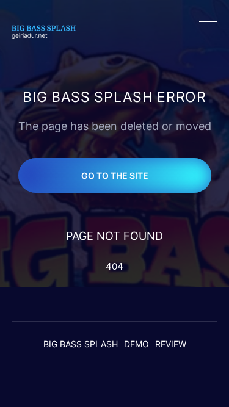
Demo (136, 344)
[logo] (49, 24)
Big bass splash (80, 344)
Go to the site (114, 175)
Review (170, 344)
